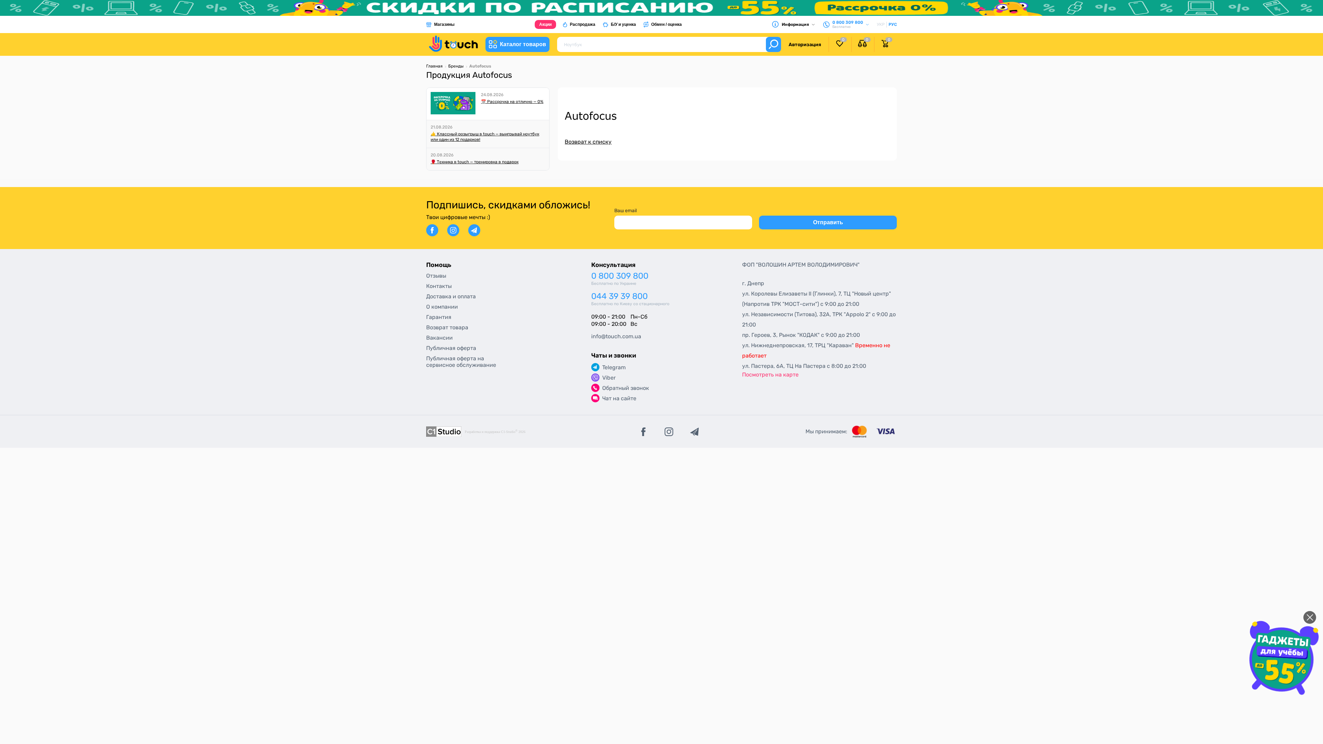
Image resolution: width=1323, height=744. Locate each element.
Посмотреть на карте (770, 374)
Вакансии (439, 337)
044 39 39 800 (619, 296)
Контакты (439, 286)
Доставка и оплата (451, 296)
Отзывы (436, 275)
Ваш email (625, 211)
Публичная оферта (451, 348)
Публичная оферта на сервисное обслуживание (461, 361)
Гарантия (438, 317)
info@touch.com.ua (616, 336)
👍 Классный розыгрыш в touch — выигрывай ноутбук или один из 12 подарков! (485, 137)
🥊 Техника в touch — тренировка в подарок (475, 161)
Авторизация (805, 45)
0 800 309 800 (619, 276)
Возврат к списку (588, 141)
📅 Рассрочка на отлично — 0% (512, 101)
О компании (442, 306)
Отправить (828, 222)
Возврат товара (447, 327)
